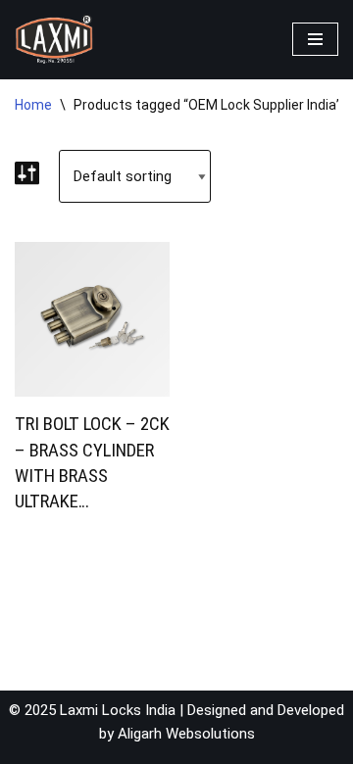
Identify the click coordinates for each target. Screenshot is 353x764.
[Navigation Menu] (315, 39)
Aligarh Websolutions (186, 733)
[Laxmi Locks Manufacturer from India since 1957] (54, 40)
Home (33, 105)
